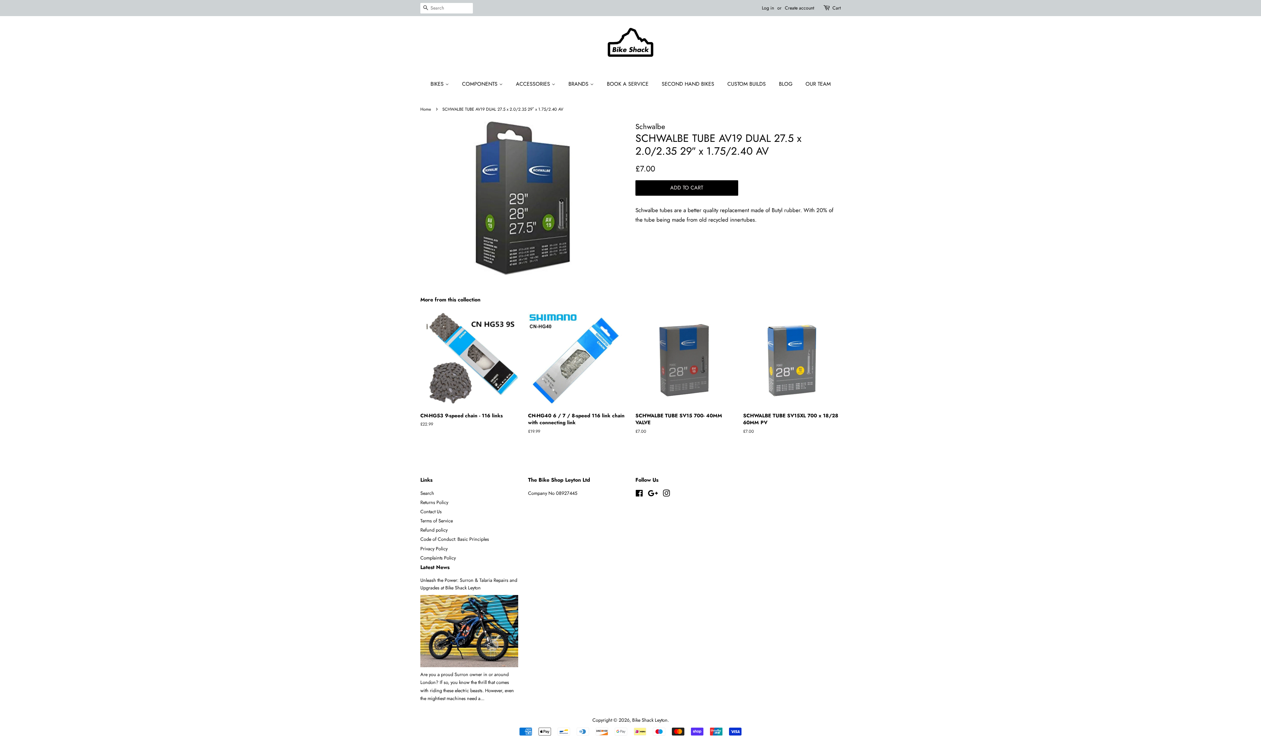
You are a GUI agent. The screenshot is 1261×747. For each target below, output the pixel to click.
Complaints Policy (438, 558)
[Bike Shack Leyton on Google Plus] (653, 494)
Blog (785, 84)
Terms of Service (436, 520)
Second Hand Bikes (688, 84)
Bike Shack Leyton (650, 720)
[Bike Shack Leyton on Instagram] (666, 494)
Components (480, 84)
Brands (579, 84)
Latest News (435, 567)
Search (427, 493)
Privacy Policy (434, 548)
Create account (799, 8)
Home (425, 109)
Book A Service (628, 84)
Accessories (534, 84)
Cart (836, 8)
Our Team (818, 84)
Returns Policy (434, 502)
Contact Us (431, 511)
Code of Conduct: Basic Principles (454, 539)
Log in (768, 8)
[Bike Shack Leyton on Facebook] (639, 494)
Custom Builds (746, 84)
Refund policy (434, 530)
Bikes (438, 84)
